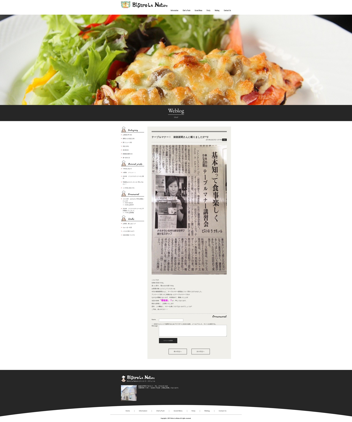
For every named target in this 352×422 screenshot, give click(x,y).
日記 (224, 140)
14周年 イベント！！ (129, 172)
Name (154, 320)
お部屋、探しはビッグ (129, 223)
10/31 (126, 203)
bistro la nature (144, 4)
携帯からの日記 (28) (128, 138)
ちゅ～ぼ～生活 (127, 227)
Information (174, 10)
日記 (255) (126, 146)
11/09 (126, 212)
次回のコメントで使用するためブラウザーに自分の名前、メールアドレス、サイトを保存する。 (185, 324)
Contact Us (227, 10)
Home (128, 411)
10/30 (126, 205)
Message (155, 326)
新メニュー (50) (127, 142)
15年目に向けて (127, 168)
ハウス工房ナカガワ (128, 231)
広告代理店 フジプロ (129, 235)
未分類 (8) (126, 150)
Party (208, 10)
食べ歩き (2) (126, 157)
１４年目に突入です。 (129, 188)
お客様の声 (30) (127, 135)
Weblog (217, 10)
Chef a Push (186, 10)
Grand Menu (198, 10)
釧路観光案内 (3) (127, 154)
